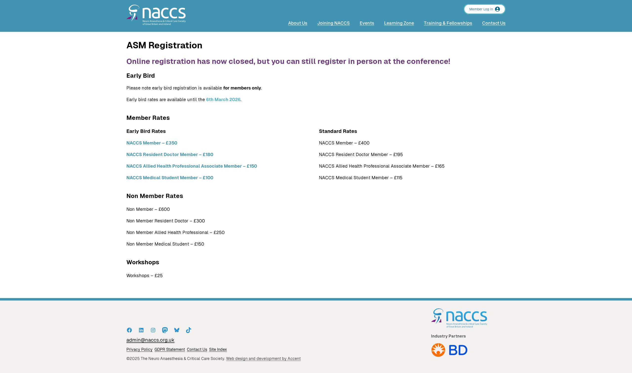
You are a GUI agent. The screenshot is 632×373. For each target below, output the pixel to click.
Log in (488, 9)
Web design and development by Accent (263, 358)
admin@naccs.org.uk (150, 340)
